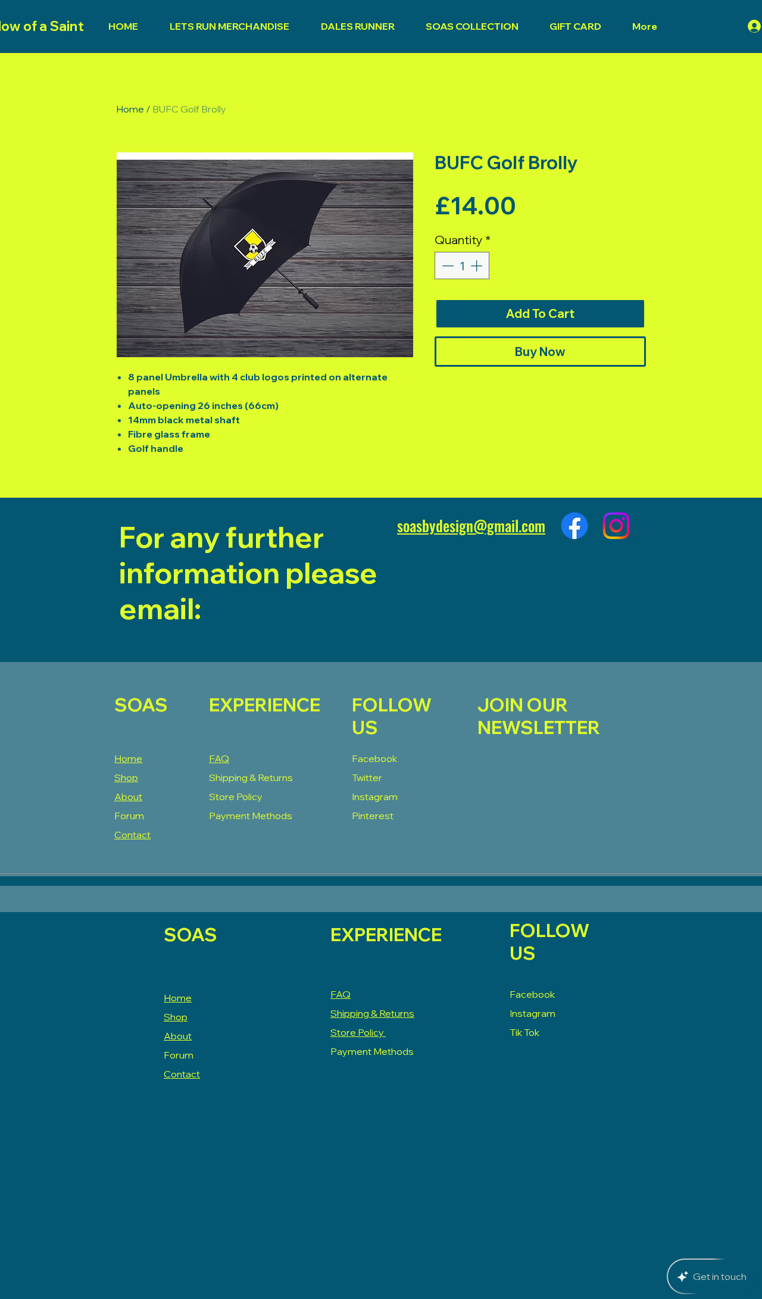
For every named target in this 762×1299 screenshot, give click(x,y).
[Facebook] (574, 526)
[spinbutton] (462, 265)
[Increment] (477, 265)
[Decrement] (446, 265)
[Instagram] (616, 526)
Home (130, 109)
